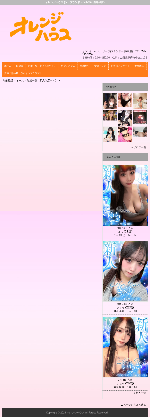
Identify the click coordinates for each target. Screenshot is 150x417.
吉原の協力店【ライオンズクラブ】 (23, 73)
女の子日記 (100, 66)
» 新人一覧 (140, 392)
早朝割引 (84, 66)
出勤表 (19, 66)
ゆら (120, 231)
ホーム (7, 66)
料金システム (68, 66)
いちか (120, 383)
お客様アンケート (120, 66)
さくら (120, 307)
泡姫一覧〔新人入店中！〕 (42, 66)
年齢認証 (8, 80)
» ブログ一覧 (138, 147)
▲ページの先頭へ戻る (133, 404)
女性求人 (139, 66)
